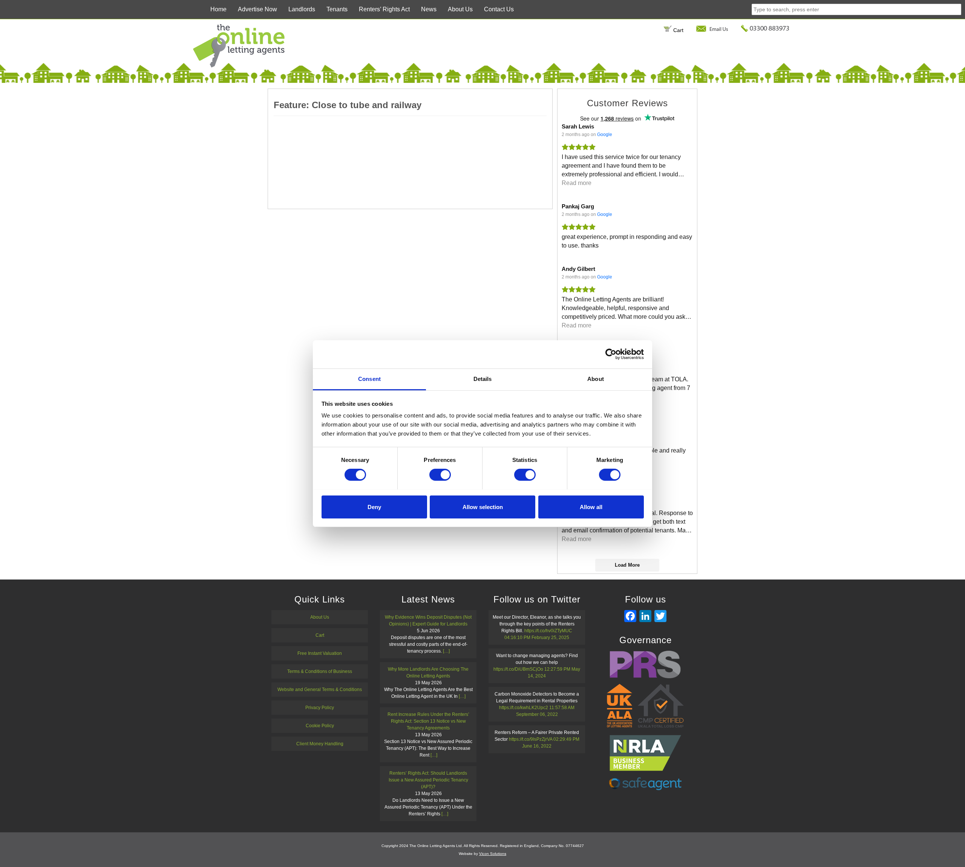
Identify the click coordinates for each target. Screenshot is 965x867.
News (429, 9)
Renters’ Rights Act (384, 9)
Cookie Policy (320, 725)
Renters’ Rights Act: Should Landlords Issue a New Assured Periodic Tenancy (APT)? (428, 780)
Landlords (301, 9)
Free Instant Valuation (319, 653)
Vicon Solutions (492, 854)
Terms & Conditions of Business (319, 671)
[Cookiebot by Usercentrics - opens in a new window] (611, 354)
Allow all (591, 506)
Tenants (337, 9)
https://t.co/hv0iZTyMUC (548, 630)
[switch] (440, 475)
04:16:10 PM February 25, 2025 (536, 637)
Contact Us (499, 9)
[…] (446, 651)
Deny (374, 506)
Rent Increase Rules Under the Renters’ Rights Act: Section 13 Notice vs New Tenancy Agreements (428, 721)
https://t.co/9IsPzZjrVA (530, 739)
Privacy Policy (319, 707)
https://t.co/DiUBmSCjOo (518, 669)
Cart (677, 30)
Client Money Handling (319, 743)
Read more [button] (576, 183)
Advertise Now (257, 9)
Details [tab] (482, 378)
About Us (460, 9)
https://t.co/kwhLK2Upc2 (523, 707)
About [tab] (595, 378)
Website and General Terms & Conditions (319, 689)
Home (218, 9)
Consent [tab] (369, 378)
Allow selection (483, 506)
